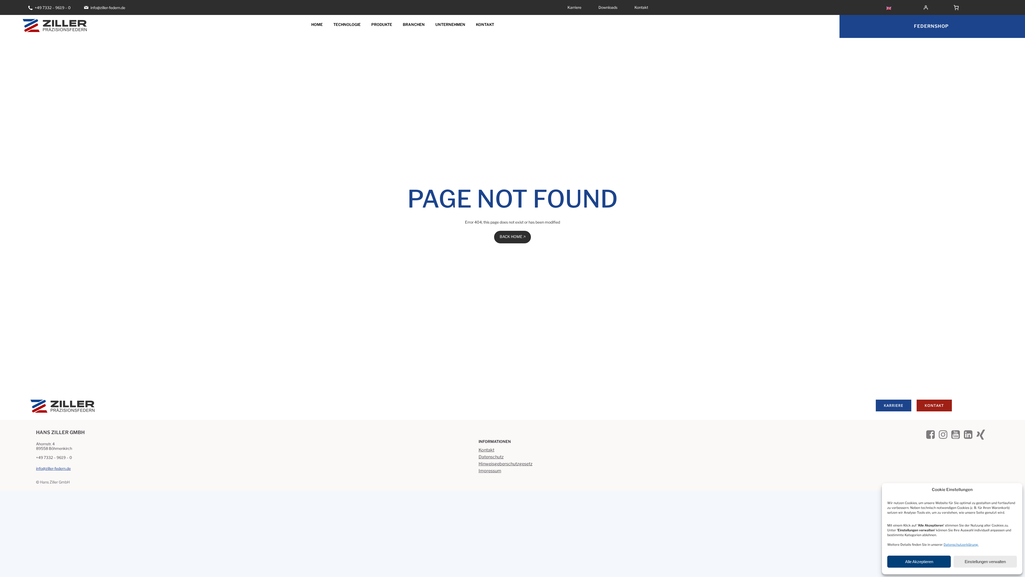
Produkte (381, 24)
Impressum (490, 470)
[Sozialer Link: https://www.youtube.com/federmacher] (957, 434)
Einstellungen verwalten (985, 561)
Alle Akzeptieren (919, 561)
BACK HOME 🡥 (513, 236)
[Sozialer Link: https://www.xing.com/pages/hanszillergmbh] (982, 434)
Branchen (414, 24)
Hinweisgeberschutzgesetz (506, 463)
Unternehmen (450, 24)
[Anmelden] (935, 7)
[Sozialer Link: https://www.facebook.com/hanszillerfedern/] (932, 434)
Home (317, 24)
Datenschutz (491, 456)
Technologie (347, 24)
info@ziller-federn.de (53, 468)
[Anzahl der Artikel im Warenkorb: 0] (956, 7)
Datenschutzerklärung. (961, 545)
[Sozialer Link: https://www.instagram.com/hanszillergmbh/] (945, 434)
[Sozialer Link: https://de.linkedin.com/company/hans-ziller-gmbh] (970, 434)
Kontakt (485, 24)
